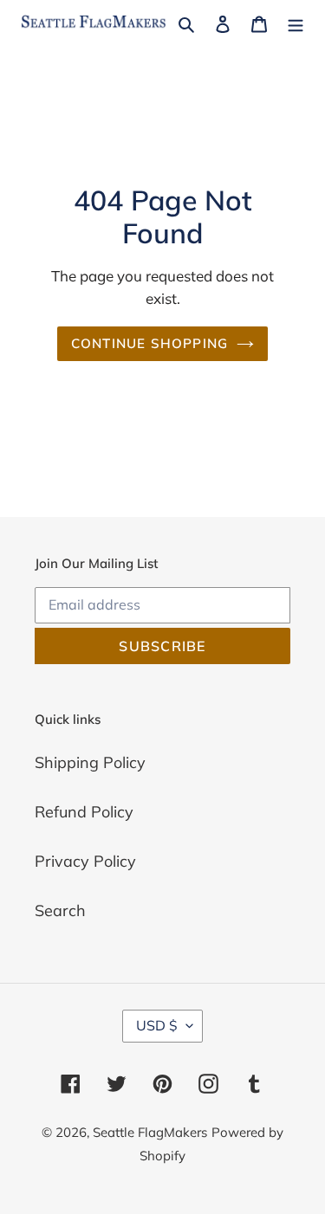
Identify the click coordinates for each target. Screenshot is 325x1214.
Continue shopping (150, 343)
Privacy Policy (85, 861)
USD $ (157, 1025)
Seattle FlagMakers (150, 1132)
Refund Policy (84, 812)
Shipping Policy (90, 762)
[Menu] (295, 22)
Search (60, 910)
